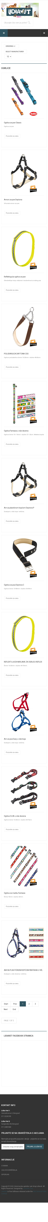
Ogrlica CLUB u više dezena (15, 816)
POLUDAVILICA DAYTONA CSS (16, 354)
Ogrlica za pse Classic (12, 123)
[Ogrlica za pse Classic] (24, 96)
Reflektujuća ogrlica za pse (15, 277)
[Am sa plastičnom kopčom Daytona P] (24, 481)
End (14, 1009)
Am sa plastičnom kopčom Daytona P (19, 508)
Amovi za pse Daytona (13, 200)
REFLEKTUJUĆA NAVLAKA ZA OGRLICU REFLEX (23, 662)
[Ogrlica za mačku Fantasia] (24, 866)
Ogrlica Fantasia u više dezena (16, 431)
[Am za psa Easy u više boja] (24, 712)
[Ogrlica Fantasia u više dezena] (24, 404)
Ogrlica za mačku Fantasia (14, 893)
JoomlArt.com (28, 1188)
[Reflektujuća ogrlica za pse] (24, 250)
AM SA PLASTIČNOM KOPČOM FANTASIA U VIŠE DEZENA (24, 970)
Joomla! (4, 1191)
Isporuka (5, 1174)
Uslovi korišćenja (9, 1170)
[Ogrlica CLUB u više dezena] (24, 789)
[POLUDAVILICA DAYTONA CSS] (24, 327)
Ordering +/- (11, 46)
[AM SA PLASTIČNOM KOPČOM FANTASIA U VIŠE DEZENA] (24, 943)
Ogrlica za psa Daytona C (14, 585)
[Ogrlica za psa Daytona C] (24, 558)
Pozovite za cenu (12, 136)
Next (6, 1009)
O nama (4, 1166)
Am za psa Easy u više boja (15, 739)
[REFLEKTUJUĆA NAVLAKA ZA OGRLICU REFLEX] (24, 635)
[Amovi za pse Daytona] (24, 173)
